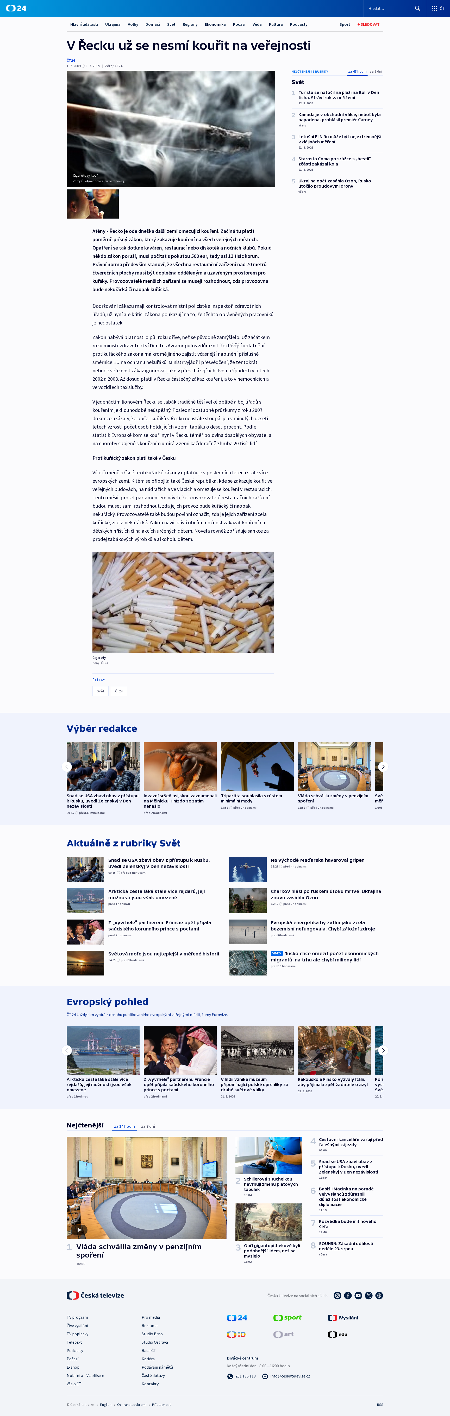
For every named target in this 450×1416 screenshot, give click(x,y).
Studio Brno (152, 1333)
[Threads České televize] (379, 1295)
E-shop (73, 1367)
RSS (380, 1404)
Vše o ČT (74, 1383)
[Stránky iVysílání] (343, 1317)
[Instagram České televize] (337, 1295)
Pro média (151, 1317)
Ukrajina (113, 24)
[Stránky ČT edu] (337, 1334)
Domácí (153, 24)
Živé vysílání (77, 1325)
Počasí (239, 24)
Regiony (190, 24)
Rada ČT (149, 1350)
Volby (133, 24)
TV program (77, 1317)
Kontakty (150, 1383)
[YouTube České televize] (358, 1295)
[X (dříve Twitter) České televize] (369, 1295)
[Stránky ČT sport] (287, 1317)
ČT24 (71, 60)
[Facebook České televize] (348, 1295)
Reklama (150, 1325)
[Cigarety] (183, 602)
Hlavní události (84, 24)
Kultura (276, 24)
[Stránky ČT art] (283, 1334)
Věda (257, 24)
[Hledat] (417, 8)
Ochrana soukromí (131, 1404)
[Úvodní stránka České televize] (96, 1295)
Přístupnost (161, 1404)
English (105, 1404)
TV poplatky (77, 1333)
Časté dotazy (153, 1375)
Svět (171, 24)
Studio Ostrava (155, 1342)
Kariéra (148, 1358)
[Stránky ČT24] (237, 1317)
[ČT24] (16, 8)
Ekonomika (215, 24)
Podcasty (299, 24)
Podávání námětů (157, 1367)
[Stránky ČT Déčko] (236, 1334)
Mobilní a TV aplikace (85, 1375)
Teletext (74, 1342)
